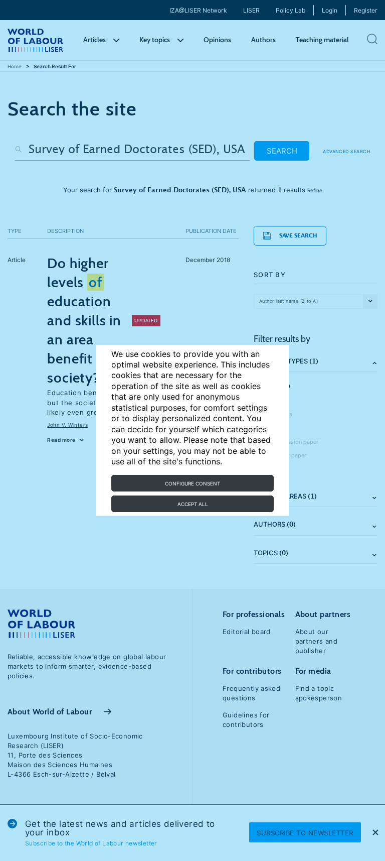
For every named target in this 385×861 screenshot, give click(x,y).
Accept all (192, 504)
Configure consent (192, 483)
